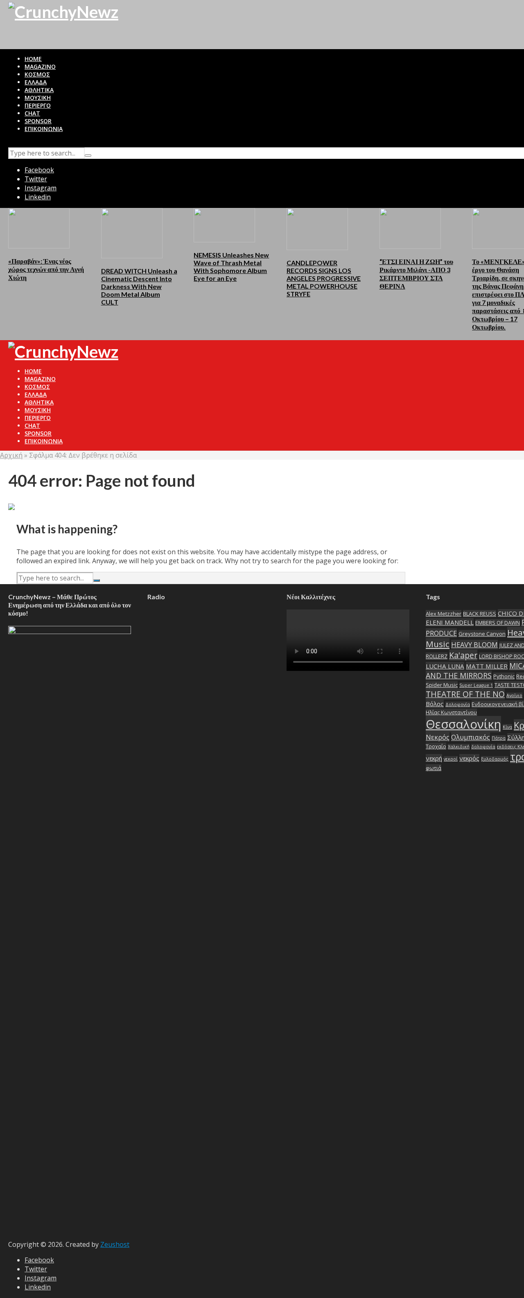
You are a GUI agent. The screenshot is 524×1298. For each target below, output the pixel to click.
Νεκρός (437, 737)
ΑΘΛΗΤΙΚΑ (39, 90)
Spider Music (442, 685)
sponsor (38, 121)
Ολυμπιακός (470, 737)
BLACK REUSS (479, 613)
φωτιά (433, 768)
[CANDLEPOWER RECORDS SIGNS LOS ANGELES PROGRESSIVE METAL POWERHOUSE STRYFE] (317, 228)
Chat (32, 113)
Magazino (40, 66)
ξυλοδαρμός (494, 759)
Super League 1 (476, 685)
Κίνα (507, 727)
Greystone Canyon (482, 633)
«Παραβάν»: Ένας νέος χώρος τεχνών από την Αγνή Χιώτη (46, 269)
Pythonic (504, 676)
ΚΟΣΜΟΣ (37, 74)
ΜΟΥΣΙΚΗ (38, 98)
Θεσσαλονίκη (463, 724)
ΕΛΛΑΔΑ (36, 82)
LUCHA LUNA (445, 666)
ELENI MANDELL (450, 622)
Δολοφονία (457, 704)
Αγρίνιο (514, 695)
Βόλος (435, 704)
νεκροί (451, 759)
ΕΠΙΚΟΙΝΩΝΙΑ (44, 129)
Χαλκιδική (459, 746)
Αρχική (11, 455)
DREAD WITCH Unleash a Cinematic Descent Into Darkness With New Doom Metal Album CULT (139, 286)
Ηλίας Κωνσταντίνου (451, 712)
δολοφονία (483, 746)
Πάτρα (499, 738)
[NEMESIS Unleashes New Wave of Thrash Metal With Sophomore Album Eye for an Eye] (224, 224)
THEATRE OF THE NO (465, 694)
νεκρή (434, 758)
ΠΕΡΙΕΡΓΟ (38, 105)
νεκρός (469, 758)
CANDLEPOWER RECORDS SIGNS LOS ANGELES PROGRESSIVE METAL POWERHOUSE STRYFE (324, 278)
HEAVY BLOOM (474, 644)
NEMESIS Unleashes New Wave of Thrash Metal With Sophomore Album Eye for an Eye (231, 266)
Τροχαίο (436, 746)
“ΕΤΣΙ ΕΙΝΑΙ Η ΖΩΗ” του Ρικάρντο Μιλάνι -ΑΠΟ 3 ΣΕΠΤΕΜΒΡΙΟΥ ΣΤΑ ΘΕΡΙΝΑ (416, 273)
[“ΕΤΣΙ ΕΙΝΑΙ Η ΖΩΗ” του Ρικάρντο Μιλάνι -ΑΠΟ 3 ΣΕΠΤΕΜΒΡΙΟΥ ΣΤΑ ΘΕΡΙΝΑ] (410, 227)
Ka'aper (463, 655)
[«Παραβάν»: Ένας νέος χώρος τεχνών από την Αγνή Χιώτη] (39, 227)
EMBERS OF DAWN (497, 622)
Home (33, 59)
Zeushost (114, 1244)
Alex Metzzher (443, 613)
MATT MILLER (487, 666)
